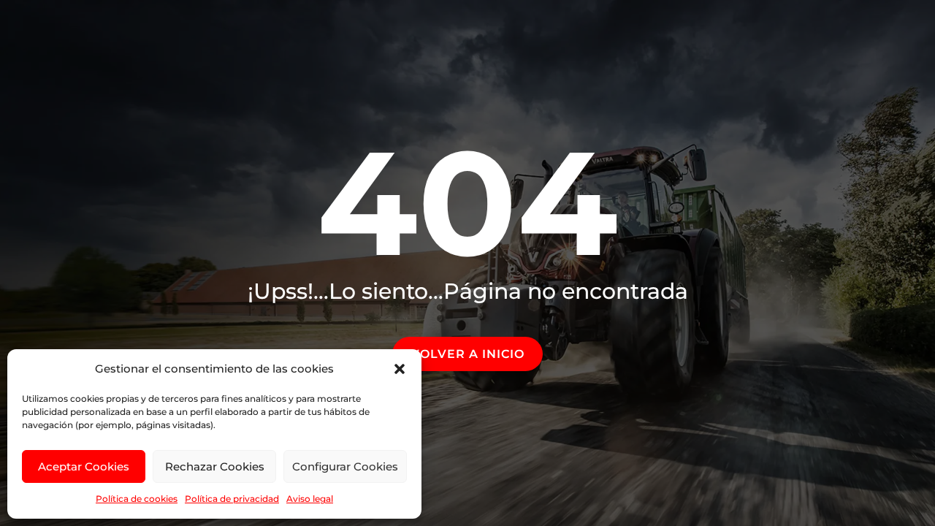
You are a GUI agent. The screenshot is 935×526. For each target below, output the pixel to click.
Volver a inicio (467, 354)
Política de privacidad (232, 498)
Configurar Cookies (345, 466)
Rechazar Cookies (214, 466)
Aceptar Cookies (83, 466)
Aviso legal (309, 498)
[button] (399, 369)
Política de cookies (137, 498)
